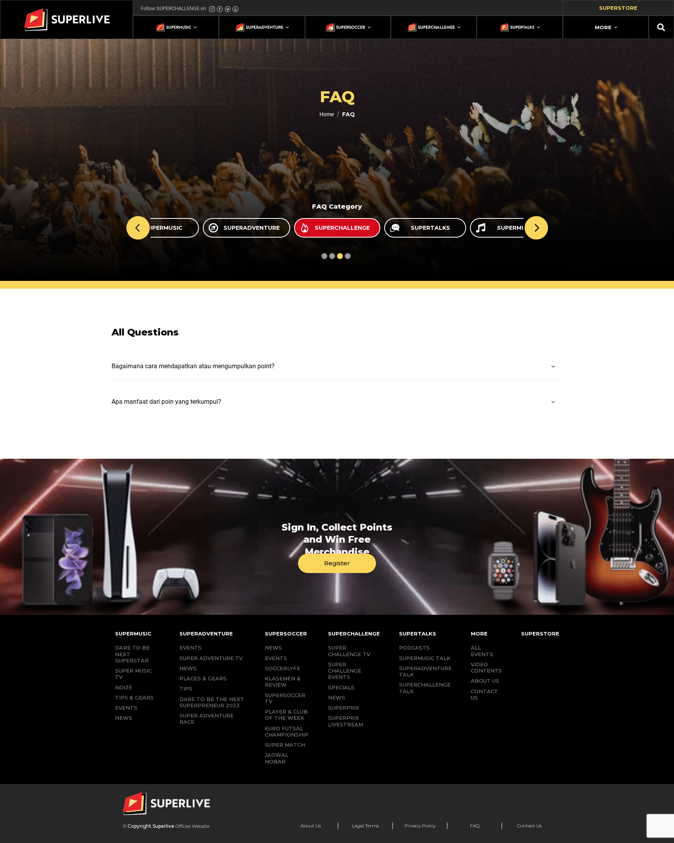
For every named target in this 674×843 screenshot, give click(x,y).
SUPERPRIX (343, 708)
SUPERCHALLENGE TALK (425, 687)
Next (536, 228)
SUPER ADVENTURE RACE (206, 718)
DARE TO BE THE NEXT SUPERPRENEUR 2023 (211, 702)
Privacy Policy (419, 826)
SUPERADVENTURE (206, 633)
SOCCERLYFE (282, 668)
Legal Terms (365, 826)
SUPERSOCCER (286, 633)
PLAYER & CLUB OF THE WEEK (286, 714)
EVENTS (126, 708)
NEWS (123, 718)
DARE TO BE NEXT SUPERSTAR (132, 654)
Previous (138, 228)
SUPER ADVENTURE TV (211, 658)
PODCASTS (414, 647)
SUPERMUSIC (133, 633)
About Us (310, 826)
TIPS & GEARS (134, 697)
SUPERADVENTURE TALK (425, 671)
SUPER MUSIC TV (133, 673)
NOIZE (123, 687)
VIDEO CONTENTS (486, 667)
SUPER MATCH (285, 745)
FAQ (474, 826)
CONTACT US (484, 694)
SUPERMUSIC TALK (425, 658)
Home (326, 114)
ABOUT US (485, 681)
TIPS (185, 688)
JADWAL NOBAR (276, 758)
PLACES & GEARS (203, 678)
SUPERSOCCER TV (285, 698)
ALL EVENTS (482, 650)
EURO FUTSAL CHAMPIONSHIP (287, 731)
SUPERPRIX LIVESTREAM (345, 721)
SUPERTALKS (417, 633)
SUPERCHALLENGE (354, 633)
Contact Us (529, 826)
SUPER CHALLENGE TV (349, 650)
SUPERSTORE (540, 633)
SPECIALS (341, 687)
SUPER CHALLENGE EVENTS (344, 670)
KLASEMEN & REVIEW (283, 681)
